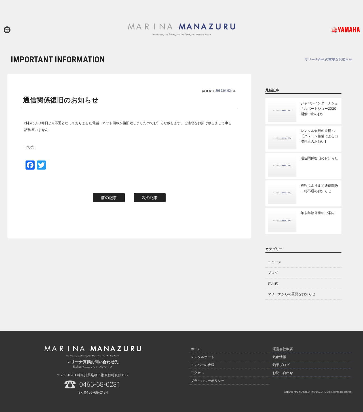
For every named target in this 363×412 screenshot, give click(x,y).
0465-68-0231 (100, 384)
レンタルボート (202, 357)
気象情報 (279, 357)
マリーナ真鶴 (181, 30)
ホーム (196, 349)
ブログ (273, 273)
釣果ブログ (281, 365)
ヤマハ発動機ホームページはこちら (325, 30)
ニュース (274, 262)
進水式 (273, 283)
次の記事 (150, 197)
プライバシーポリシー (208, 381)
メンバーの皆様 (202, 365)
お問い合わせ (7, 30)
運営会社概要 (283, 349)
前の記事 (109, 197)
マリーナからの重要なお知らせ (291, 294)
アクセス (197, 373)
